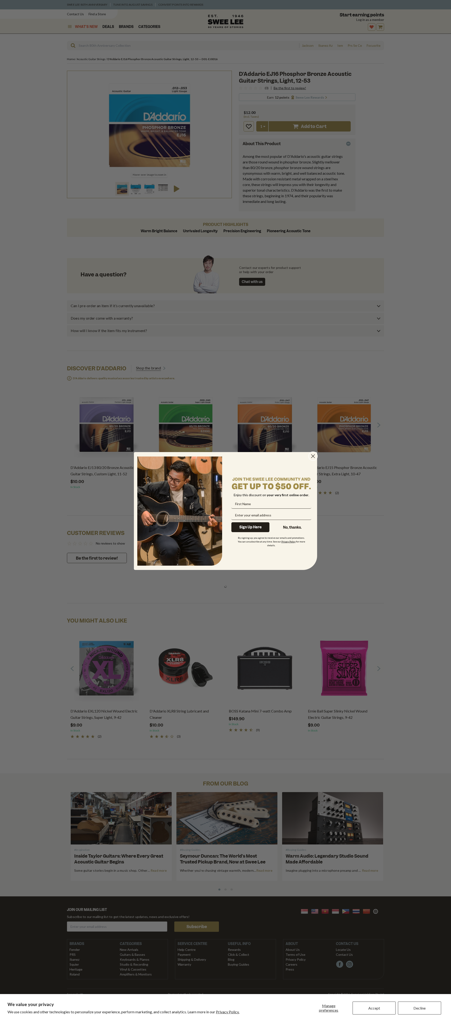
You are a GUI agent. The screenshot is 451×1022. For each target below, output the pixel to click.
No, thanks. (292, 527)
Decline (419, 1008)
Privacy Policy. (227, 1012)
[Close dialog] (313, 456)
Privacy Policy (288, 541)
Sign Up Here (250, 527)
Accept (374, 1008)
